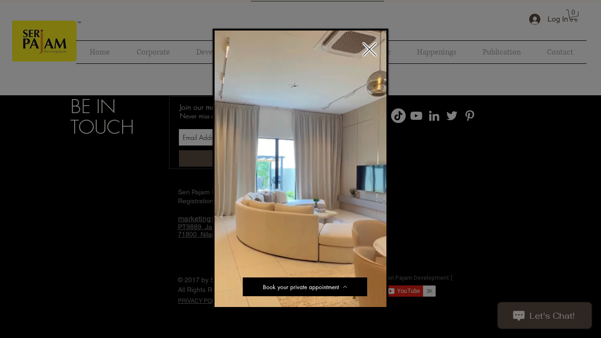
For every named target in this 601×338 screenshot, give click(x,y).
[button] (374, 296)
